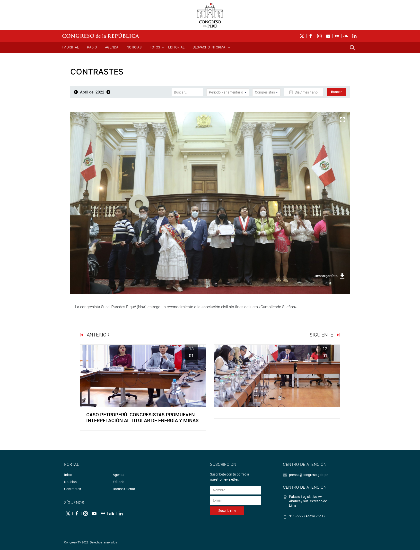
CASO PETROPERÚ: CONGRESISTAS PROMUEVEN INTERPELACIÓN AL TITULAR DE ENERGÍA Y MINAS (142, 417)
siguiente (322, 335)
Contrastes (72, 489)
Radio (92, 47)
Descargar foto (326, 276)
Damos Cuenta (124, 489)
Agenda (111, 47)
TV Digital (70, 47)
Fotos (155, 47)
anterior (98, 335)
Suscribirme (227, 511)
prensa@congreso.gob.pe (308, 475)
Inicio (68, 475)
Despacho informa (209, 47)
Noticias (134, 47)
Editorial (176, 47)
